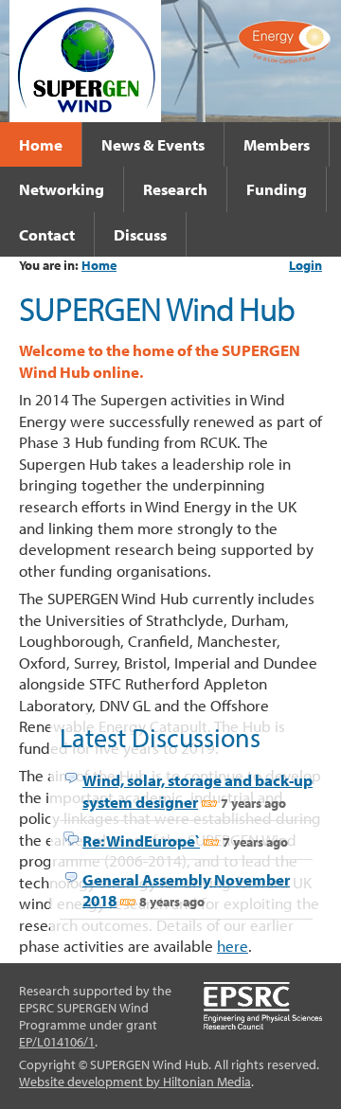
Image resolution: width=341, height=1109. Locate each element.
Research (175, 188)
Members (276, 144)
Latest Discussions (160, 737)
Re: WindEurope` (141, 840)
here (232, 945)
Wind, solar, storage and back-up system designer (197, 790)
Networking (61, 188)
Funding (276, 188)
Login (305, 265)
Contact (47, 234)
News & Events (153, 144)
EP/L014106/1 (57, 1041)
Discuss (140, 234)
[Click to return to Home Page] (85, 58)
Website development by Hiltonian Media (135, 1081)
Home (41, 144)
